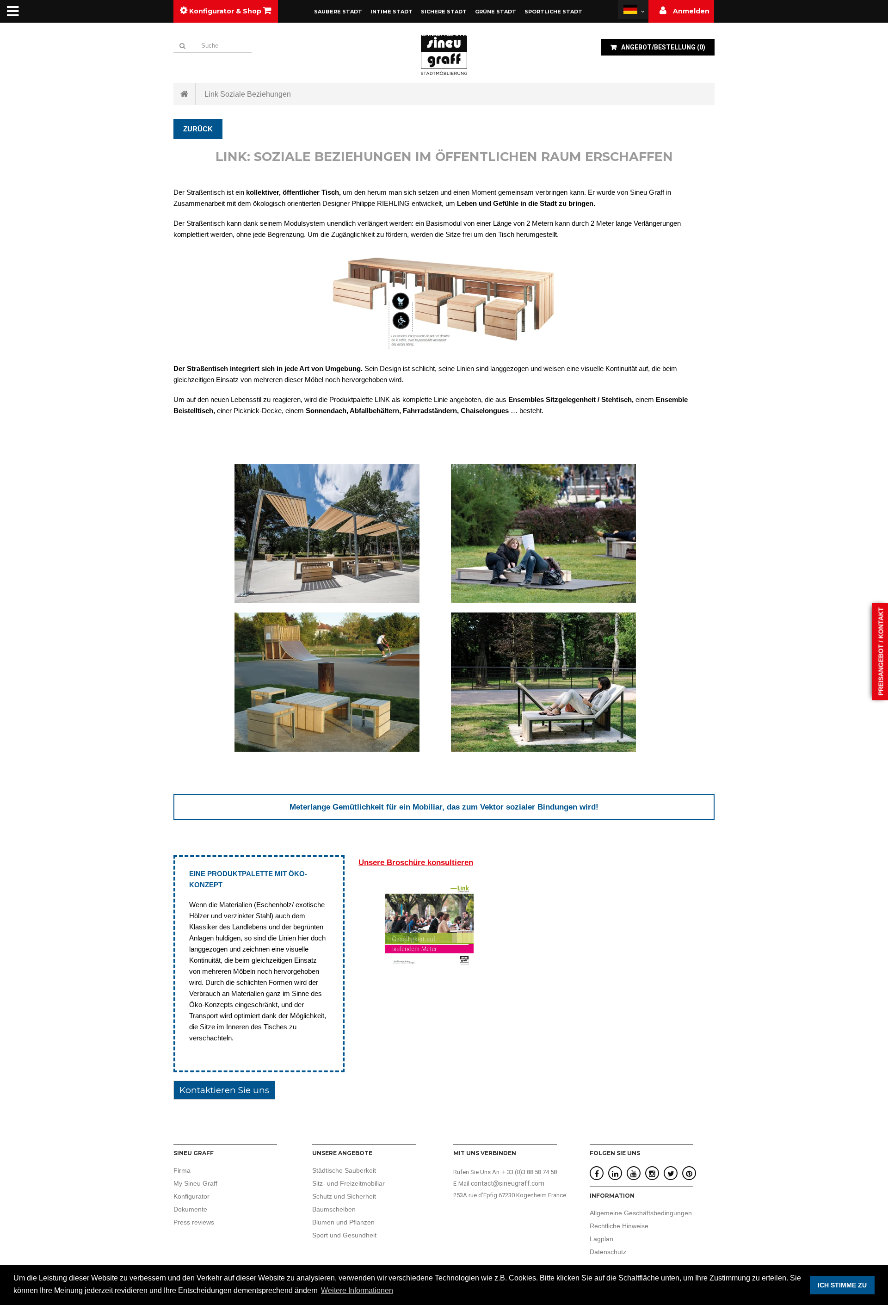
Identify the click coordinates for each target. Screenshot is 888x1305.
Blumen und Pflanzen (343, 1222)
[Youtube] (633, 1174)
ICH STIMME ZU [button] (842, 1285)
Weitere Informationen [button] (357, 1290)
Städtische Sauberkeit (344, 1170)
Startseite (184, 94)
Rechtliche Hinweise (619, 1226)
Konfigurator (191, 1196)
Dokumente (190, 1209)
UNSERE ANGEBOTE (342, 1153)
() (663, 47)
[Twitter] (670, 1174)
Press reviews (193, 1222)
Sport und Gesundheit (344, 1235)
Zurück (198, 129)
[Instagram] (652, 1174)
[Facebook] (597, 1174)
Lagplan (601, 1239)
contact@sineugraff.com (507, 1183)
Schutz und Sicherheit (344, 1196)
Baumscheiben (334, 1209)
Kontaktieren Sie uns (224, 1090)
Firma (182, 1170)
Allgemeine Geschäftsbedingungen (641, 1213)
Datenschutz (608, 1252)
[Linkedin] (615, 1174)
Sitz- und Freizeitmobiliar (348, 1183)
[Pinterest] (689, 1174)
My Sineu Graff (195, 1183)
